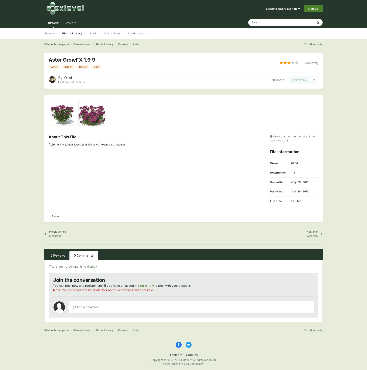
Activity (71, 22)
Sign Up (313, 8)
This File (302, 22)
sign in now (146, 285)
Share (279, 80)
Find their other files (71, 82)
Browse (53, 22)
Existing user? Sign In (282, 8)
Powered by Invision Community (183, 363)
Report (56, 216)
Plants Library (72, 33)
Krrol (68, 78)
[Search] (318, 22)
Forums (50, 33)
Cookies (192, 355)
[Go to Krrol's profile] (52, 79)
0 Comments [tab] (84, 255)
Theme (174, 355)
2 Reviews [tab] (58, 255)
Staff (93, 33)
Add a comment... (88, 307)
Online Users (112, 33)
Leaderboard (136, 33)
